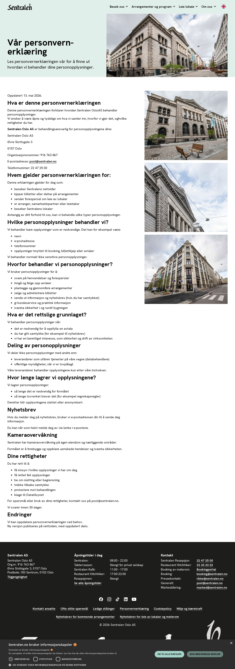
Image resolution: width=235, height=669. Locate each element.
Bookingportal (206, 569)
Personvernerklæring (134, 609)
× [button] (231, 643)
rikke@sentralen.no (210, 578)
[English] (224, 7)
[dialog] (117, 654)
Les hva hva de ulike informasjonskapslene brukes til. (90, 653)
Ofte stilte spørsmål (74, 609)
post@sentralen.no (43, 161)
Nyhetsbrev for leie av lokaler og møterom (149, 617)
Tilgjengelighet (17, 577)
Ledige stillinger (104, 609)
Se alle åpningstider (88, 583)
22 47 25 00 (205, 560)
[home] (19, 7)
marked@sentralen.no (212, 587)
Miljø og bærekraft (189, 609)
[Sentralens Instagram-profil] (109, 599)
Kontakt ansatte (44, 609)
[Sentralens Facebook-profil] (101, 599)
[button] (119, 7)
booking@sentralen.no (212, 574)
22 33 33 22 (205, 565)
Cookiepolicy (163, 609)
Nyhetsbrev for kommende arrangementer (85, 617)
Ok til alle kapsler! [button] (169, 654)
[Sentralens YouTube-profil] (134, 599)
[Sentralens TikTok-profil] (117, 599)
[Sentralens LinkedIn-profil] (126, 599)
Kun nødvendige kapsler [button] (205, 654)
